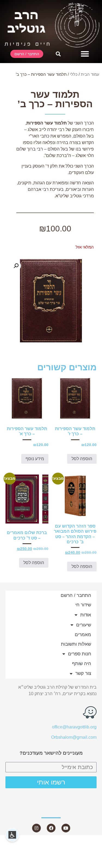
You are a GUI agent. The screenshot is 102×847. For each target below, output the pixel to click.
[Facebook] (51, 828)
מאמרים (83, 634)
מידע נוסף (35, 458)
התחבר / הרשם (76, 595)
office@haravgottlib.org (74, 727)
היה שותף (81, 663)
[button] (84, 53)
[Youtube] (65, 828)
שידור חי (83, 604)
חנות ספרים (79, 653)
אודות (85, 614)
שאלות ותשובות (76, 644)
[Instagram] (36, 828)
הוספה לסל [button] (82, 458)
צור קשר (83, 673)
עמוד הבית (90, 74)
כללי (74, 74)
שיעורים (83, 624)
